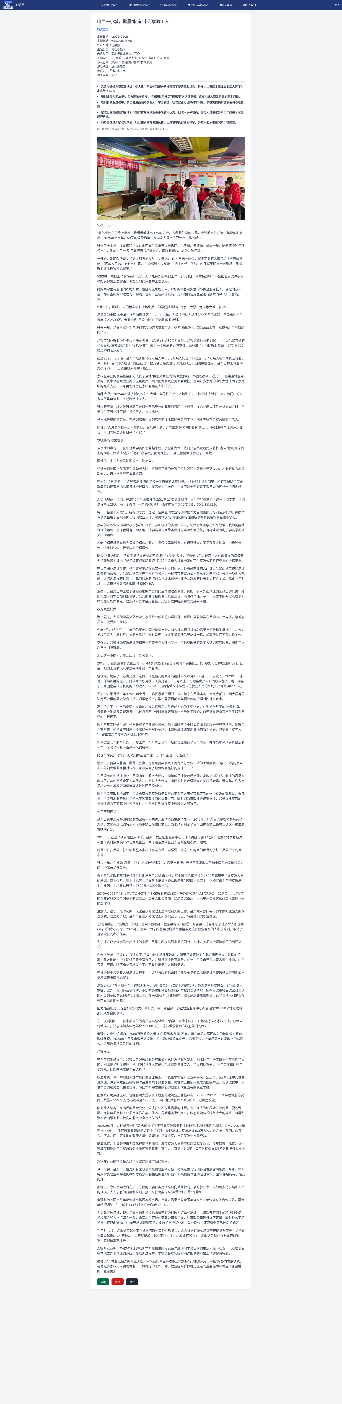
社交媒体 (227, 4)
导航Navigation (199, 4)
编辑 (103, 1281)
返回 (131, 1281)
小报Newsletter (140, 4)
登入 (337, 5)
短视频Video (169, 4)
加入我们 (251, 4)
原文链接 (102, 29)
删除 (117, 1281)
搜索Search (110, 4)
